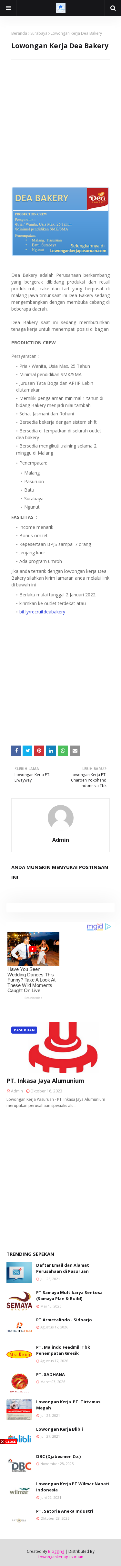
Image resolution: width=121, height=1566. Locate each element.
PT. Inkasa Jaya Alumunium (45, 1080)
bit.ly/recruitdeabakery (42, 612)
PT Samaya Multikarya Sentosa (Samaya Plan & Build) (69, 1296)
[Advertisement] (60, 119)
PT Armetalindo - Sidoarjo (64, 1320)
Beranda (19, 33)
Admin (60, 839)
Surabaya (38, 33)
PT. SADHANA (50, 1374)
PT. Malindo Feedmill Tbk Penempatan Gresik (63, 1350)
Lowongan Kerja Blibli (59, 1429)
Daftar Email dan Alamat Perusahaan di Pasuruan (62, 1268)
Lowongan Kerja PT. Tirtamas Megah (68, 1405)
